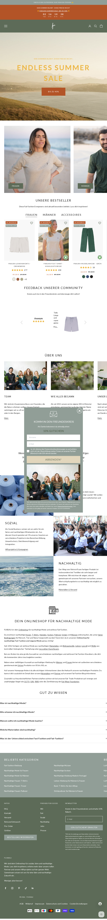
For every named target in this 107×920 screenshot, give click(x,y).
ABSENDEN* (53, 459)
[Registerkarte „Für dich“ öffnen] (100, 904)
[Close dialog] (79, 410)
